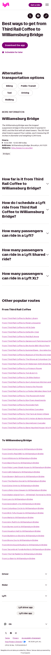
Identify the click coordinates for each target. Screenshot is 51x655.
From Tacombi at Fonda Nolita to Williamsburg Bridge (26, 549)
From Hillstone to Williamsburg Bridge (19, 458)
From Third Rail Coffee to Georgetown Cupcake (23, 423)
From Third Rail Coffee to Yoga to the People (22, 386)
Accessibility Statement (31, 638)
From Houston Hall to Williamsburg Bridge (21, 531)
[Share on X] (30, 16)
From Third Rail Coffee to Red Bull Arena (20, 336)
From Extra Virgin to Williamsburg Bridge (20, 485)
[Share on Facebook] (38, 16)
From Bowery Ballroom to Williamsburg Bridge (23, 476)
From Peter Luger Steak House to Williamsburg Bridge (26, 467)
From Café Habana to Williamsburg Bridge (21, 472)
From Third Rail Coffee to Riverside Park (20, 405)
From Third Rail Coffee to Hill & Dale (18, 327)
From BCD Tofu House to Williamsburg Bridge (23, 513)
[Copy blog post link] (46, 16)
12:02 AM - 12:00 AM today (15, 142)
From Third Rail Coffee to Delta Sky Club (20, 332)
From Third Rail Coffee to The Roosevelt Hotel (23, 395)
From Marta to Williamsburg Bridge (18, 517)
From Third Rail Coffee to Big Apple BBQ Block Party (26, 345)
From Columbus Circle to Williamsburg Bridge (23, 508)
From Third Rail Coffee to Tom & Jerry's (19, 373)
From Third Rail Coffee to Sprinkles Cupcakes (23, 409)
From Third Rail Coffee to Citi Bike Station (21, 377)
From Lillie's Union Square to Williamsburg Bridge (24, 490)
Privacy (16, 638)
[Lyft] (6, 5)
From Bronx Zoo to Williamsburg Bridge (20, 540)
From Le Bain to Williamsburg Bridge (18, 558)
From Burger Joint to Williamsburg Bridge (20, 526)
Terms (7, 638)
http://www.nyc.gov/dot (22, 148)
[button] (47, 5)
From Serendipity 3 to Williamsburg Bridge (21, 503)
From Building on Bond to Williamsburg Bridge (23, 535)
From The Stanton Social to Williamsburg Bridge (24, 481)
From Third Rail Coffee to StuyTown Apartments (24, 400)
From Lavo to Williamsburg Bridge (17, 499)
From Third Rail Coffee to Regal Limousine (21, 323)
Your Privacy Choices (13, 642)
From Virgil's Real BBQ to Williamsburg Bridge (23, 453)
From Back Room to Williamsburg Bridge (20, 462)
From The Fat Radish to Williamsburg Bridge (22, 554)
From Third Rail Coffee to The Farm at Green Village (25, 414)
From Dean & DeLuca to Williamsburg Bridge (22, 449)
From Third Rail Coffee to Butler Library (20, 318)
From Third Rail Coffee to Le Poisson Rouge (22, 368)
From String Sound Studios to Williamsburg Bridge (24, 544)
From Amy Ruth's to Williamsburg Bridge (20, 522)
